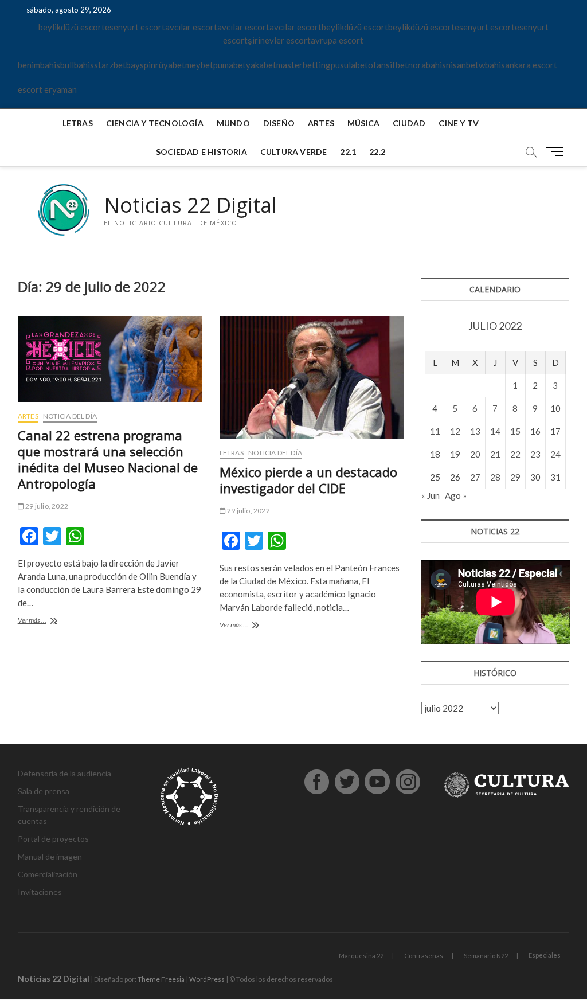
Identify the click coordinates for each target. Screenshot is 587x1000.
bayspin (140, 65)
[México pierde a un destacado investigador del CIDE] (312, 377)
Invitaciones (40, 892)
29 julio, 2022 (46, 506)
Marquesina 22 (361, 955)
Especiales (545, 955)
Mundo (233, 123)
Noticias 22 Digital (190, 205)
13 (475, 431)
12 (455, 431)
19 (455, 454)
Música (363, 123)
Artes (321, 123)
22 (515, 454)
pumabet (229, 65)
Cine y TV (459, 123)
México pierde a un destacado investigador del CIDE (308, 480)
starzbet (110, 65)
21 (495, 454)
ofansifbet (388, 65)
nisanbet (462, 65)
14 (495, 431)
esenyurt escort (135, 27)
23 (535, 454)
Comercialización (47, 874)
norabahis (427, 65)
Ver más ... (50, 621)
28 (495, 477)
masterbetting (303, 65)
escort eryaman (47, 89)
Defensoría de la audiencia (64, 773)
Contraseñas (423, 955)
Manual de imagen (50, 856)
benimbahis (39, 65)
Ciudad (409, 123)
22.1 (348, 152)
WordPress (207, 979)
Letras (77, 123)
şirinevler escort (279, 40)
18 (435, 454)
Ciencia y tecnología (155, 123)
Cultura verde (293, 152)
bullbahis (77, 65)
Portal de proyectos (53, 838)
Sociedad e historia (201, 152)
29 (515, 477)
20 (475, 454)
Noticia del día (70, 416)
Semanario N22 (486, 955)
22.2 (377, 152)
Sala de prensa (43, 791)
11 (435, 431)
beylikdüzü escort (71, 27)
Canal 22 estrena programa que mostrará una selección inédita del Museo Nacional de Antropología (108, 459)
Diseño (279, 123)
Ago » (456, 495)
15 (515, 431)
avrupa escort (337, 40)
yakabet (261, 65)
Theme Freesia (161, 979)
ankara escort (531, 65)
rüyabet (170, 65)
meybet (199, 65)
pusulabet (349, 65)
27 (475, 477)
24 (555, 454)
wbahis (492, 65)
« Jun (430, 495)
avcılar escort (191, 27)
